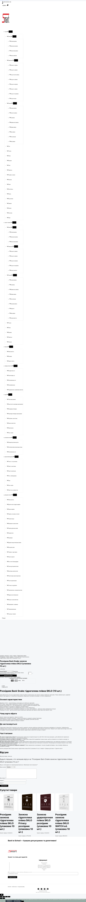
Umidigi (10, 203)
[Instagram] (44, 889)
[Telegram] (38, 889)
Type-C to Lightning (12, 461)
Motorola (10, 189)
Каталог (7, 655)
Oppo (9, 155)
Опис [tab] (3, 685)
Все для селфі (11, 547)
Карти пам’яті (11, 556)
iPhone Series (14, 41)
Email (1, 783)
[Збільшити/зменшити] (1, 896)
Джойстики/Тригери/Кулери (14, 542)
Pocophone (13, 136)
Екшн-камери (11, 509)
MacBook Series (14, 46)
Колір (1, 671)
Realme (10, 160)
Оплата (44, 864)
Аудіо (5, 394)
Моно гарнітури (11, 423)
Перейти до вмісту (4, 0)
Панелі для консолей (13, 528)
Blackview (10, 198)
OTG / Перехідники (12, 475)
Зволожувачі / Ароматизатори (15, 590)
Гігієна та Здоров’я (12, 585)
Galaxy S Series (14, 70)
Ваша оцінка (3, 767)
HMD (9, 217)
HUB (9, 480)
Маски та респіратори (13, 599)
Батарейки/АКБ (11, 385)
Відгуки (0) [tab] (5, 687)
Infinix (9, 208)
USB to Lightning (12, 466)
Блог (44, 869)
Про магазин (44, 862)
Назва (2, 780)
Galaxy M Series (14, 84)
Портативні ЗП (11, 375)
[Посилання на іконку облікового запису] (2, 3)
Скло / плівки (13, 655)
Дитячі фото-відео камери (14, 504)
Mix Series (13, 132)
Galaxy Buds (13, 98)
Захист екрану (9, 657)
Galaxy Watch (14, 270)
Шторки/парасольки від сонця (15, 447)
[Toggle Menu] (11, 31)
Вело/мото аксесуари (13, 523)
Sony (9, 184)
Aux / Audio (10, 432)
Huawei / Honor (11, 174)
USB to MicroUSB (12, 471)
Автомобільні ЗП (12, 380)
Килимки (10, 537)
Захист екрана (7, 222)
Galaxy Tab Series (14, 93)
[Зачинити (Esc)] (9, 896)
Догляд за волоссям (13, 571)
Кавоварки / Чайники (13, 604)
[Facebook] (47, 889)
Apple (9, 36)
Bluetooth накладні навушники (15, 404)
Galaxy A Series (14, 79)
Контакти (44, 868)
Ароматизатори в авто (13, 442)
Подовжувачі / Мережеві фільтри (15, 389)
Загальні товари (12, 614)
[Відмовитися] (22, 901)
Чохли (5, 31)
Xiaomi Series (13, 108)
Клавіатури (10, 533)
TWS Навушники (12, 399)
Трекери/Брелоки (12, 609)
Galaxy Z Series (14, 65)
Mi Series (13, 117)
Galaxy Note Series (15, 74)
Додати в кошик (8, 675)
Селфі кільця (11, 518)
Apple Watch (11, 351)
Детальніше (17, 900)
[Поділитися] (6, 896)
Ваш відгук (3, 778)
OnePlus (10, 170)
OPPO (9, 327)
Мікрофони (10, 428)
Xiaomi (9, 103)
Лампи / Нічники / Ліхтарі (13, 514)
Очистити (15, 671)
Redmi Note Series (14, 122)
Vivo (9, 165)
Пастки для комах (12, 580)
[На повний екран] (4, 896)
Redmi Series (13, 127)
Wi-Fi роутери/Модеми (13, 561)
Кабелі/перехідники (8, 456)
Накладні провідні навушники (15, 413)
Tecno (9, 151)
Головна (2, 655)
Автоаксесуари (7, 437)
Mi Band (10, 356)
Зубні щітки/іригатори (13, 566)
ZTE (9, 146)
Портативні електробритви (14, 575)
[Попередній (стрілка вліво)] (1, 898)
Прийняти (9, 900)
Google (10, 179)
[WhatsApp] (41, 889)
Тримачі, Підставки (12, 552)
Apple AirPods (14, 55)
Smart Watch (11, 361)
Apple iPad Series (14, 50)
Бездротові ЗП (11, 370)
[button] (8, 31)
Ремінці (6, 346)
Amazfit (12, 308)
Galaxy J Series (14, 89)
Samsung (10, 60)
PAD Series (13, 141)
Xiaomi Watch (14, 318)
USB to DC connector (13, 490)
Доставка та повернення (44, 865)
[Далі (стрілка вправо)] (4, 898)
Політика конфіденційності (44, 866)
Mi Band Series (14, 303)
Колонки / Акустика (12, 418)
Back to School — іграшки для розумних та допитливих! (32, 841)
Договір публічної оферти (44, 867)
